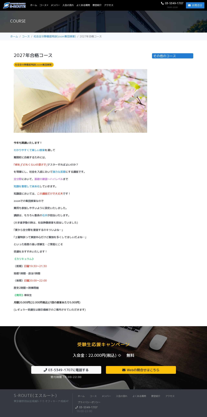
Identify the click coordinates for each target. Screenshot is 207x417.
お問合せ (197, 5)
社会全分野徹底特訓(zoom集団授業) (55, 36)
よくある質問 (83, 5)
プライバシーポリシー (89, 402)
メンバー (55, 5)
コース (43, 5)
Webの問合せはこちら (143, 370)
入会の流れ (68, 5)
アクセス (108, 5)
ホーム (34, 5)
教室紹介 (97, 5)
